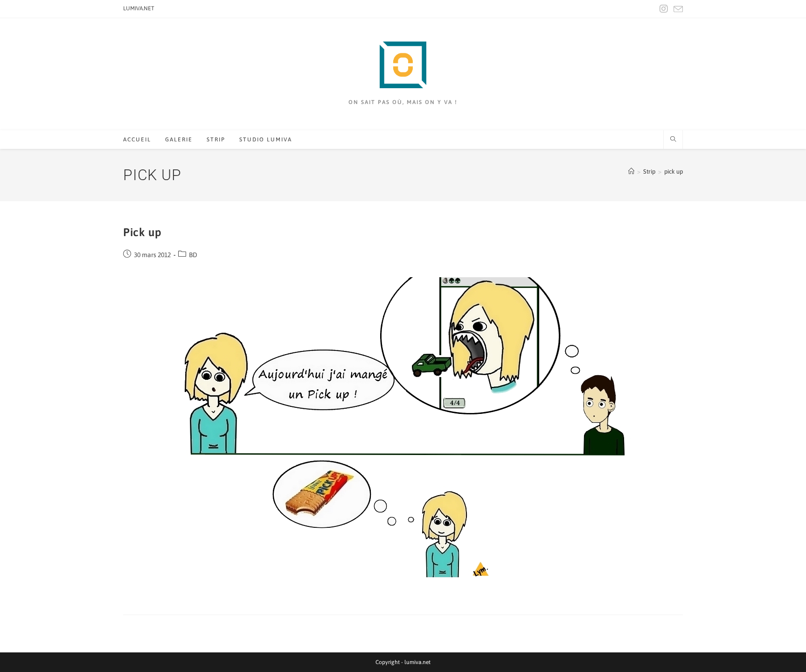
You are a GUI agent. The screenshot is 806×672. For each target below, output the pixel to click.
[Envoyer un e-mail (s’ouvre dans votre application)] (677, 9)
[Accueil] (631, 171)
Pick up (142, 232)
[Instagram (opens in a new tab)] (664, 9)
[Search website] (673, 140)
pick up (673, 171)
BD (193, 255)
